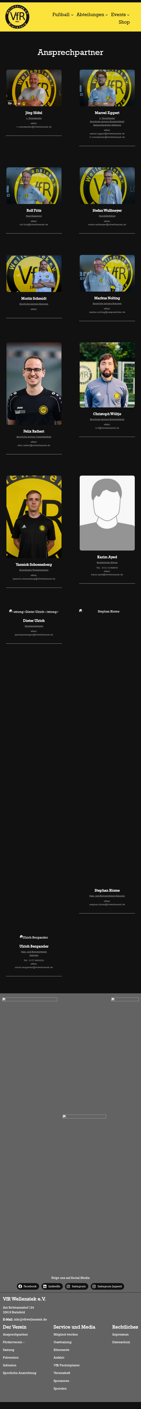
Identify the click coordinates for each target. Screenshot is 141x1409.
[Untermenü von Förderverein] (24, 1342)
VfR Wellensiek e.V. (24, 1299)
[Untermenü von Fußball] (72, 14)
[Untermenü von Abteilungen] (106, 14)
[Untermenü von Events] (128, 14)
